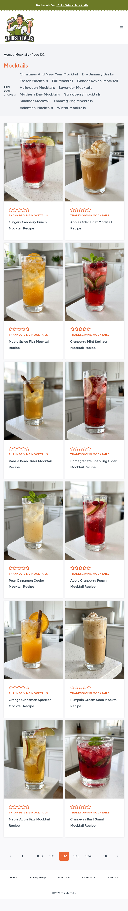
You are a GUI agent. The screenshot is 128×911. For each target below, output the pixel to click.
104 (88, 856)
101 (52, 856)
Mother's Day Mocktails (40, 94)
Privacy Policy (38, 877)
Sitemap (113, 877)
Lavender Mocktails (75, 87)
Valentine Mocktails (36, 107)
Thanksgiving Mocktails (73, 101)
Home (13, 877)
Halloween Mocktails (37, 87)
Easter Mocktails (34, 81)
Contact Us (89, 877)
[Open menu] (121, 27)
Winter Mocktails (71, 107)
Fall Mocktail (62, 81)
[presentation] (33, 162)
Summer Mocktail (34, 101)
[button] (11, 210)
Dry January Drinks (98, 74)
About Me (64, 877)
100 (40, 856)
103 (76, 856)
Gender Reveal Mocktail (97, 81)
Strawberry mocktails (82, 94)
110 (105, 856)
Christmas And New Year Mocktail (49, 74)
